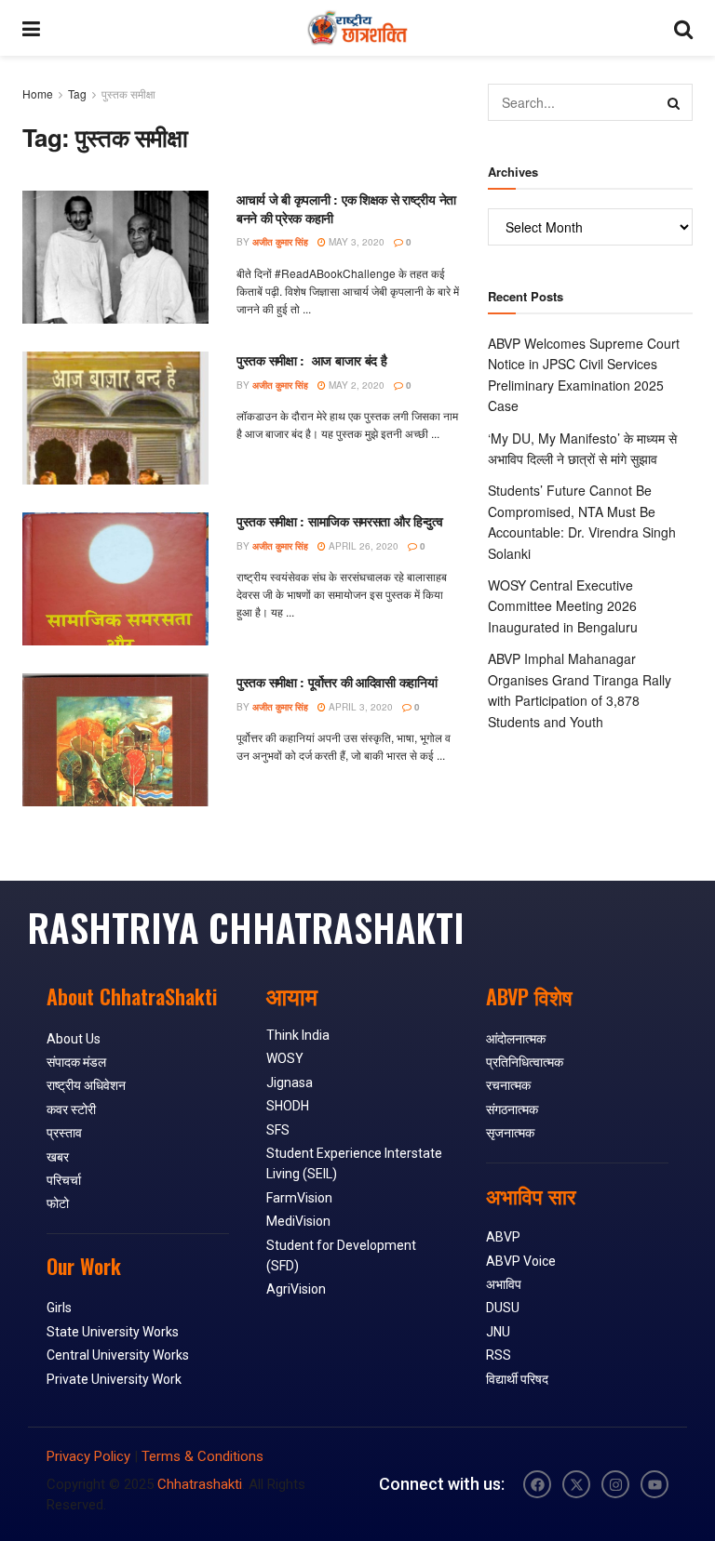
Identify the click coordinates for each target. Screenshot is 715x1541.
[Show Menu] (31, 28)
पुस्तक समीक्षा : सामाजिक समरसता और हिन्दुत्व (339, 520)
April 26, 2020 (362, 545)
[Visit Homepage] (357, 27)
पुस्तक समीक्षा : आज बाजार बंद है (311, 360)
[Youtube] (654, 1484)
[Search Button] (683, 28)
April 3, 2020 (359, 706)
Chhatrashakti (199, 1484)
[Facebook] (537, 1484)
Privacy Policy (88, 1456)
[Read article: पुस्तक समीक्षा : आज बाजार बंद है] (115, 418)
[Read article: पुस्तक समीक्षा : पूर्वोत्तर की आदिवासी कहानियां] (115, 739)
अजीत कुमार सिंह (280, 241)
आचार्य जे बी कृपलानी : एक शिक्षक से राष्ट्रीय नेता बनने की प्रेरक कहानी (346, 208)
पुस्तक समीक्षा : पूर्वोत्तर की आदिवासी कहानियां (336, 681)
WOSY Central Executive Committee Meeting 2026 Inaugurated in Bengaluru (563, 606)
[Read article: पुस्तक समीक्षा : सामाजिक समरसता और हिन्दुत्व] (115, 578)
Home (37, 93)
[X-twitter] (576, 1484)
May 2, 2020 (355, 385)
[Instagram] (615, 1484)
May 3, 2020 (355, 241)
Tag (77, 93)
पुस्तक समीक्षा (128, 93)
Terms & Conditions (202, 1456)
